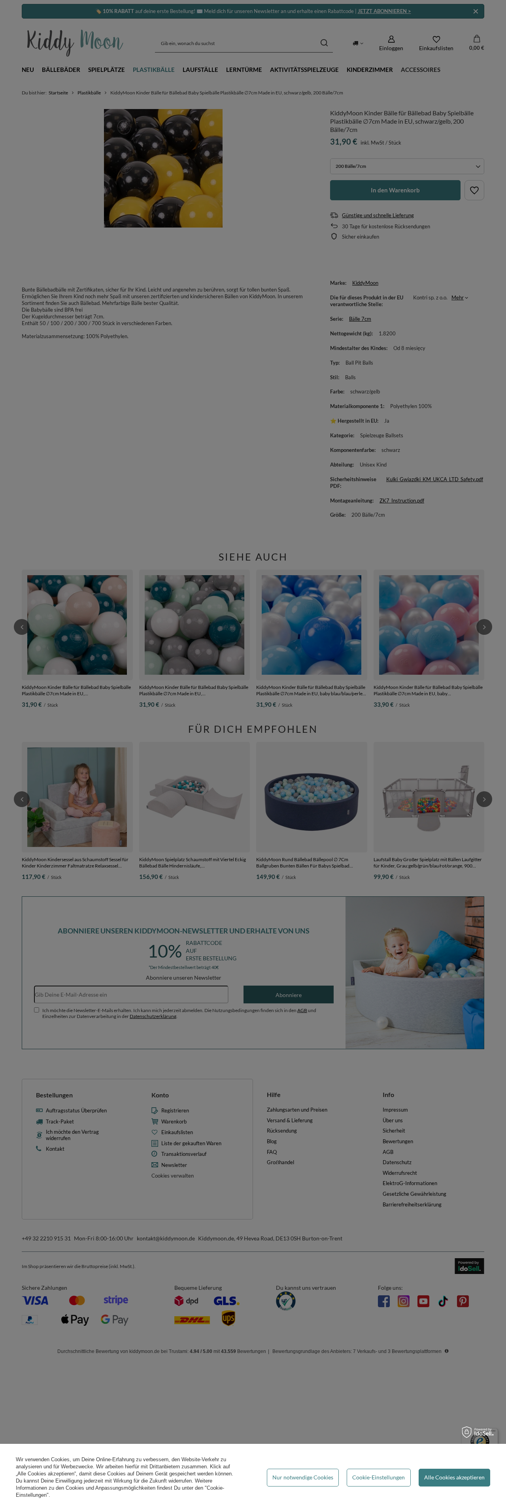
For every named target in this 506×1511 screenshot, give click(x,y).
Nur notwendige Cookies (302, 1477)
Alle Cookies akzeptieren (454, 1477)
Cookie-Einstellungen (378, 1477)
